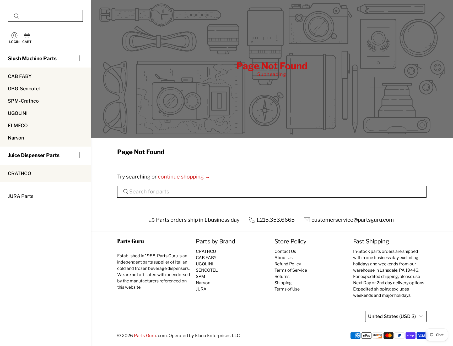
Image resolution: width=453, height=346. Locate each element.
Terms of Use (287, 289)
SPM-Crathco (23, 101)
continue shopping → (184, 177)
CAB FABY (19, 76)
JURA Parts (20, 196)
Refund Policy (287, 263)
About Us (283, 257)
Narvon (16, 138)
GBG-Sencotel (24, 88)
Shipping (283, 282)
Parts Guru (145, 335)
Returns (281, 276)
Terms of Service (290, 270)
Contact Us (285, 251)
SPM (200, 276)
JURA (201, 289)
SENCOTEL (207, 270)
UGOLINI (18, 113)
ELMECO (18, 125)
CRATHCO (19, 173)
